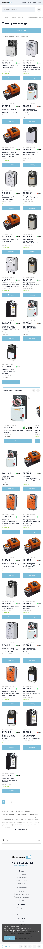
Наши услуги (21, 908)
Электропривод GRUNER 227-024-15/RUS (30, 328)
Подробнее (20, 829)
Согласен (9, 938)
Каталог (21, 891)
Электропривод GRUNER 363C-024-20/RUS (9, 371)
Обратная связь (21, 880)
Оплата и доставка (21, 894)
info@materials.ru (21, 866)
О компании (21, 874)
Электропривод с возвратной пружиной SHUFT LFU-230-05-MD (31, 67)
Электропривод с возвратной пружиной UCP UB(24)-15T (31, 564)
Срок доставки (27, 36)
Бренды (21, 900)
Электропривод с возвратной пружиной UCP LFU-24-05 (31, 521)
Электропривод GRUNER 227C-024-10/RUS (9, 478)
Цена (18, 36)
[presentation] (3, 48)
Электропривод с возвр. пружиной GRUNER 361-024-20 (30, 241)
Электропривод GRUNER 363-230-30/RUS (9, 736)
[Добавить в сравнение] (16, 43)
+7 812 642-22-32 (34, 2)
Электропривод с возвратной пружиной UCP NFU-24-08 (10, 564)
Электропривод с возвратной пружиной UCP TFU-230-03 (10, 693)
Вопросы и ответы (21, 877)
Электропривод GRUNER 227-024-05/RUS (30, 649)
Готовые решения (21, 911)
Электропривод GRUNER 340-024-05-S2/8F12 (31, 693)
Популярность (8, 36)
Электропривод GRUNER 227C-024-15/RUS (30, 110)
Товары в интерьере (21, 914)
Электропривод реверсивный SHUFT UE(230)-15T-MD (10, 197)
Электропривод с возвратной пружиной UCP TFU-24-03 (10, 154)
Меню (6, 946)
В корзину (11, 78)
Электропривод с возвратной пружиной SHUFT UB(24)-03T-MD (10, 284)
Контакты (21, 883)
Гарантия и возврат (21, 897)
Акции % (21, 921)
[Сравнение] (39, 946)
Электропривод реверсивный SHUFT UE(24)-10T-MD (10, 649)
